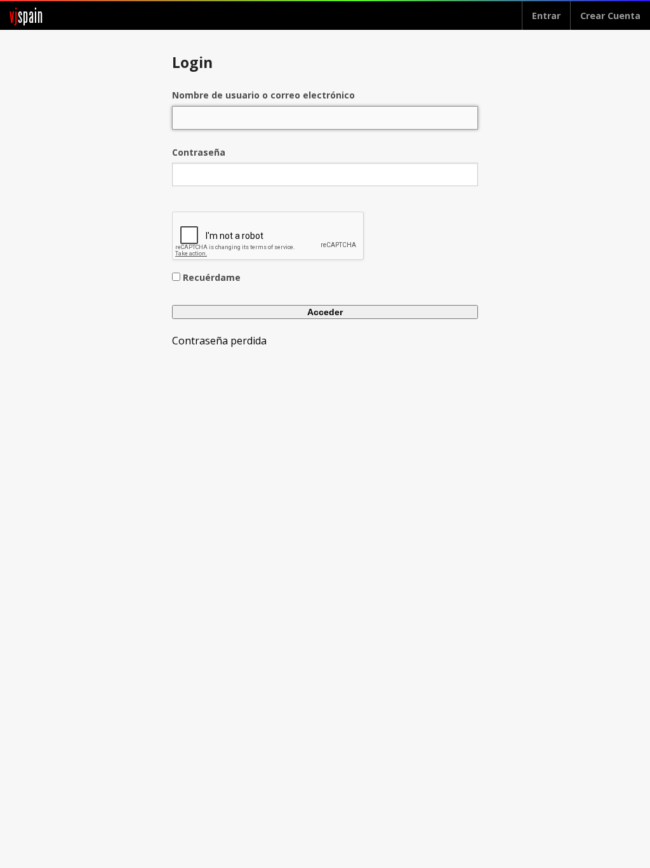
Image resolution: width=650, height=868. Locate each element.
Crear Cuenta (610, 16)
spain (26, 15)
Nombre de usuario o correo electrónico (263, 95)
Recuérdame (212, 277)
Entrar (546, 16)
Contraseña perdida (219, 341)
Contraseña (198, 152)
